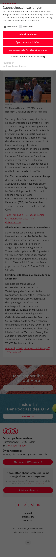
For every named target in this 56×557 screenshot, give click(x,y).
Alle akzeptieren (28, 34)
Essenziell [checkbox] (12, 26)
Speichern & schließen (28, 42)
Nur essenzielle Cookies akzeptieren (28, 50)
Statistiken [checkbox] (28, 26)
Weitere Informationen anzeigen (27, 56)
